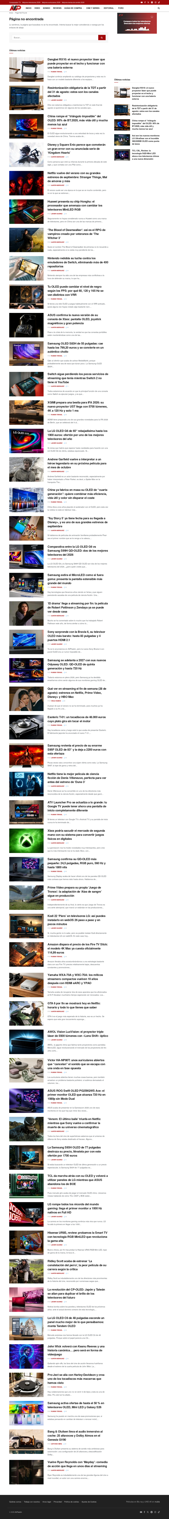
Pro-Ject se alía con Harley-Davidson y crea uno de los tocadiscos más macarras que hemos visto (76, 1379)
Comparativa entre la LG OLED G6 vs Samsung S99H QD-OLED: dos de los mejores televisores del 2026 (78, 550)
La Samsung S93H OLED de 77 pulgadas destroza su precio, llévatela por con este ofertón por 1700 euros (74, 1151)
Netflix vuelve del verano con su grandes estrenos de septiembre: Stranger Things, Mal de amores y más (77, 177)
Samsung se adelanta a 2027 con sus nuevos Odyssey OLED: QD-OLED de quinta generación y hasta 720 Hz (77, 664)
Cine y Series (92, 8)
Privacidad (58, 1501)
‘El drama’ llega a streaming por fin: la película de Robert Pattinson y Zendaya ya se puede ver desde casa (78, 607)
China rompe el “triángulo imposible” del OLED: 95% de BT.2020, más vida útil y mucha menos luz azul (78, 120)
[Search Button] (102, 37)
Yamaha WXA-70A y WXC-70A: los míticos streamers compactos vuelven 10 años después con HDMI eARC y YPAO (75, 979)
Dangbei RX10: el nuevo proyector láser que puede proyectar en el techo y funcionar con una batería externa (76, 63)
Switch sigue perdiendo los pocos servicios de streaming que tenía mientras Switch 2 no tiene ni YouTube (78, 378)
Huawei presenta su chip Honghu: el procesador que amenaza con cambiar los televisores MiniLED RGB (75, 205)
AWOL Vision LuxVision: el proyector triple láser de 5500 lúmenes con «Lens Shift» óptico (78, 1033)
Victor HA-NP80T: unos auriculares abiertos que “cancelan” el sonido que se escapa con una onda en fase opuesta (76, 1064)
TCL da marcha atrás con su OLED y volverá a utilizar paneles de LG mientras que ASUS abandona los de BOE (78, 1180)
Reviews (57, 8)
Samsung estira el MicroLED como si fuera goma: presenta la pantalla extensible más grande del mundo (75, 579)
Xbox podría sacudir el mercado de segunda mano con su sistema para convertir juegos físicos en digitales (76, 834)
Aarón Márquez (57, 157)
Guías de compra (73, 8)
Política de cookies (71, 1501)
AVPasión (18, 1512)
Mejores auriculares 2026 (51, 2)
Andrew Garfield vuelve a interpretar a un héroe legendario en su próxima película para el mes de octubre (77, 463)
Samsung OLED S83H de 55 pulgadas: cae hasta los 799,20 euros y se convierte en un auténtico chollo (76, 347)
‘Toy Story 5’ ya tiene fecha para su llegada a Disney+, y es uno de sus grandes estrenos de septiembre (78, 522)
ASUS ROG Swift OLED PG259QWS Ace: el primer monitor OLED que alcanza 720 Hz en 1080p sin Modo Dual (76, 1094)
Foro (121, 8)
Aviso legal (47, 1501)
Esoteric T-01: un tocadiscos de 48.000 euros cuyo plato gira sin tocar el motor (77, 719)
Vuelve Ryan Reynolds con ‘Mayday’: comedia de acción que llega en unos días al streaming (78, 1464)
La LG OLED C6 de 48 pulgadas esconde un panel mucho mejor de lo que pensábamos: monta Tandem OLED (76, 1322)
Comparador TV (15, 2)
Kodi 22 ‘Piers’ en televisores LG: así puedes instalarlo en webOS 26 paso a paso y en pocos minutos (76, 920)
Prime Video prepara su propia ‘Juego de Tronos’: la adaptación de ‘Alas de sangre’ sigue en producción (75, 891)
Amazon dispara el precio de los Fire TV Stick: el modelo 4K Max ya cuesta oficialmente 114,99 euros (78, 948)
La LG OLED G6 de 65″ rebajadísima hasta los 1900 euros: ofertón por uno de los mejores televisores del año (77, 435)
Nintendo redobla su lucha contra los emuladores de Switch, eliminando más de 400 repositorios (78, 262)
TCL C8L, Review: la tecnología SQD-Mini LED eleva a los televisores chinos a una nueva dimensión (145, 154)
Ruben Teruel (56, 72)
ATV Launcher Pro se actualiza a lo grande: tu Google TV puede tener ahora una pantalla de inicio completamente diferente (77, 806)
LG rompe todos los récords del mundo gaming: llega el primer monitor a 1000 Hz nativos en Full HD (75, 1208)
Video (37, 8)
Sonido (46, 8)
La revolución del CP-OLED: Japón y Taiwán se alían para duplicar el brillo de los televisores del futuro (76, 1293)
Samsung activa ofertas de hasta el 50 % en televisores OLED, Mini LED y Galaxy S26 (76, 1405)
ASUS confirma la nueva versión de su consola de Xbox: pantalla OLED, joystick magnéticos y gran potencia (74, 319)
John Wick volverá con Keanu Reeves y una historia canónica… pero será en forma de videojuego (76, 1350)
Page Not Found (21, 13)
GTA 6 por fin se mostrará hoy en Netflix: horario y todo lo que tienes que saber (74, 1005)
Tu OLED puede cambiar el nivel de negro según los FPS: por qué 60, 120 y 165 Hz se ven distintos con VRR (76, 290)
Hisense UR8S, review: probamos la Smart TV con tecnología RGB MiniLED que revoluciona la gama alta (77, 1236)
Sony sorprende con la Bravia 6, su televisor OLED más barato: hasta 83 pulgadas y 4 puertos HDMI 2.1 (76, 636)
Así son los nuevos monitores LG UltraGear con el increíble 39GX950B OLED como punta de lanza (145, 139)
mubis (157, 1501)
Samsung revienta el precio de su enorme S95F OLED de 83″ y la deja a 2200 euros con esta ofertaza (77, 749)
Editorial (109, 8)
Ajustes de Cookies (89, 1501)
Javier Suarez (56, 100)
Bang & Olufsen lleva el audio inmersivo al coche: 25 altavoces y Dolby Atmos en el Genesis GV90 (75, 1435)
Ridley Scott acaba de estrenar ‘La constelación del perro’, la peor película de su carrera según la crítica (77, 1265)
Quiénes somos (15, 1501)
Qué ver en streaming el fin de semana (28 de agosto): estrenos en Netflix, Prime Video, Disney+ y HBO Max (77, 692)
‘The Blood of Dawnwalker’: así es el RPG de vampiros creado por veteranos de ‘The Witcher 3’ (76, 234)
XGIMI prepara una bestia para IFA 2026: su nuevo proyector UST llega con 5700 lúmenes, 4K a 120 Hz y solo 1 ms (77, 406)
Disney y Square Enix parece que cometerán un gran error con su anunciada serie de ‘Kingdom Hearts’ (76, 148)
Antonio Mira (56, 1444)
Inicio (28, 8)
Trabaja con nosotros (32, 1501)
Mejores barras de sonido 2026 (73, 2)
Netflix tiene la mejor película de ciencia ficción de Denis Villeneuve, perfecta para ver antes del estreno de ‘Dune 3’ (77, 778)
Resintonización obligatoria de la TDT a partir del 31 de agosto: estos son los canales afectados (77, 92)
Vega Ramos (56, 701)
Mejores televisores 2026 (31, 2)
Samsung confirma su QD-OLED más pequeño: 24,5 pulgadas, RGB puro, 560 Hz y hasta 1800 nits (77, 863)
